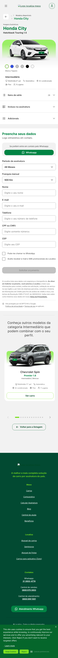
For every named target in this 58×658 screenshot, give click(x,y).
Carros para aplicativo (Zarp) (29, 559)
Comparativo (29, 497)
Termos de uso (29, 306)
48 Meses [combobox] (9, 167)
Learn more (10, 646)
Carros (29, 491)
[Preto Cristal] (27, 66)
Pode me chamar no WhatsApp (21, 253)
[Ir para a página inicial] (29, 6)
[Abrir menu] (6, 6)
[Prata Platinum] (17, 66)
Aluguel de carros (29, 540)
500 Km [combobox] (8, 180)
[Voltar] (6, 16)
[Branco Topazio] (6, 66)
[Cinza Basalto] (22, 66)
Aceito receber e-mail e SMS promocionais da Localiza (32, 259)
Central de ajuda (29, 515)
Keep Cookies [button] (11, 652)
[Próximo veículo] (50, 417)
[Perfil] (52, 6)
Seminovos (29, 546)
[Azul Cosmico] (12, 66)
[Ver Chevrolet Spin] (30, 371)
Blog (29, 509)
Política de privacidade (14, 306)
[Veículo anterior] (8, 417)
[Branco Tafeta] (32, 66)
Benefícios (29, 521)
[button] (40, 651)
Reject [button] (24, 652)
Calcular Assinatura (29, 503)
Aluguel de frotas (29, 553)
